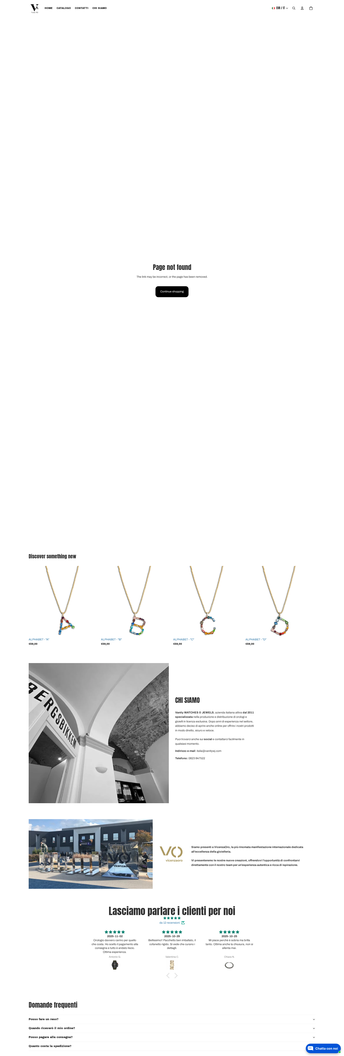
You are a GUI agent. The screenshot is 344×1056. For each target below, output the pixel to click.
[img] (172, 918)
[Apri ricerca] (293, 8)
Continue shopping (172, 291)
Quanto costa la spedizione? (50, 1046)
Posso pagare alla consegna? (51, 1037)
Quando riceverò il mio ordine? (52, 1028)
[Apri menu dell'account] (302, 8)
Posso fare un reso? (44, 1019)
